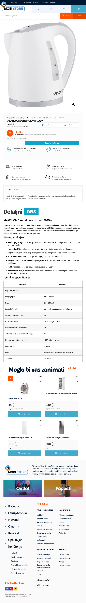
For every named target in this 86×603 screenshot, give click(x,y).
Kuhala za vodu (29, 118)
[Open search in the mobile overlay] (36, 16)
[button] (43, 189)
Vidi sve (72, 368)
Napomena (13, 189)
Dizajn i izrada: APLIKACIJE (16, 596)
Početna (9, 118)
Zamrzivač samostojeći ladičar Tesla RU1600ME (61, 394)
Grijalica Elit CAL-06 (15, 399)
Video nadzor (43, 585)
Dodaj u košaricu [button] (26, 414)
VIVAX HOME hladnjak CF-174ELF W (20, 438)
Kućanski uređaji (18, 118)
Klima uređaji (43, 580)
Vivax (36, 118)
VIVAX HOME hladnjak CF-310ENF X (57, 438)
